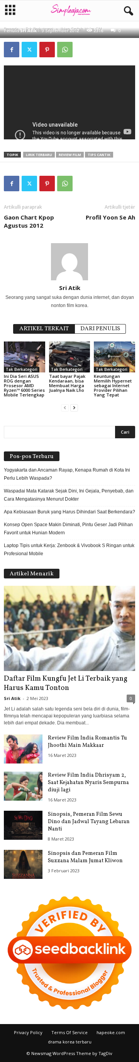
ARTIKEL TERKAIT (44, 329)
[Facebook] (11, 49)
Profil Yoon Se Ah (110, 217)
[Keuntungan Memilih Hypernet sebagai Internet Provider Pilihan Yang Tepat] (114, 356)
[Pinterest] (47, 49)
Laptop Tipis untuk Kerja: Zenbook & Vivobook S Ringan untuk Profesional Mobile (69, 549)
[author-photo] (69, 261)
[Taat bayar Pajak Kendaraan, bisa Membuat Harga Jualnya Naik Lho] (69, 356)
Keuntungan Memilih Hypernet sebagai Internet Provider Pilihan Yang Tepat (113, 385)
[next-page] (74, 408)
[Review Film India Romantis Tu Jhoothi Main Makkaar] (23, 748)
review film (70, 154)
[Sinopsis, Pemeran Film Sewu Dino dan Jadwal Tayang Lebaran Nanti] (23, 825)
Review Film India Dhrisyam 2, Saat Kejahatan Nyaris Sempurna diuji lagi (88, 783)
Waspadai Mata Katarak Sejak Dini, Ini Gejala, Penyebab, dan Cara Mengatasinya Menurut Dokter (69, 495)
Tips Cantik (99, 154)
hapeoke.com (111, 1032)
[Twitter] (29, 49)
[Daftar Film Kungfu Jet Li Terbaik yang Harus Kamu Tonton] (69, 628)
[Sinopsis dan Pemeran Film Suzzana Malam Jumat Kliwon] (23, 864)
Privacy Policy (28, 1032)
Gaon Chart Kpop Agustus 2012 (29, 221)
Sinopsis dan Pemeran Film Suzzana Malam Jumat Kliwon (85, 857)
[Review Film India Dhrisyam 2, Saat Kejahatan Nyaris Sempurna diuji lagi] (23, 786)
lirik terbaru (39, 154)
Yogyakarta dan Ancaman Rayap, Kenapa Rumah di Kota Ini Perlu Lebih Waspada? (67, 474)
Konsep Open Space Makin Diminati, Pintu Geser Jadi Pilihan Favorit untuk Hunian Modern (68, 528)
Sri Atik (28, 30)
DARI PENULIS (100, 329)
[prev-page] (65, 408)
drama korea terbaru (70, 1042)
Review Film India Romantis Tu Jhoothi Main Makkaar (87, 741)
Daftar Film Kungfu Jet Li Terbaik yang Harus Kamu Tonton (65, 683)
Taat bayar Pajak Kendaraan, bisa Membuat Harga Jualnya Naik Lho (67, 383)
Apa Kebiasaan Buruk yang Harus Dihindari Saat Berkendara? (69, 512)
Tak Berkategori (21, 369)
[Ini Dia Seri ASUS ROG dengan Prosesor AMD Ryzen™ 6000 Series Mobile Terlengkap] (24, 356)
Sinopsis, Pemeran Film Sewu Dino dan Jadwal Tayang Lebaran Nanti (89, 822)
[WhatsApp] (65, 49)
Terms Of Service (69, 1032)
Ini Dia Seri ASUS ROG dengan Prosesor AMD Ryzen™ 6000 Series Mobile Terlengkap (24, 385)
